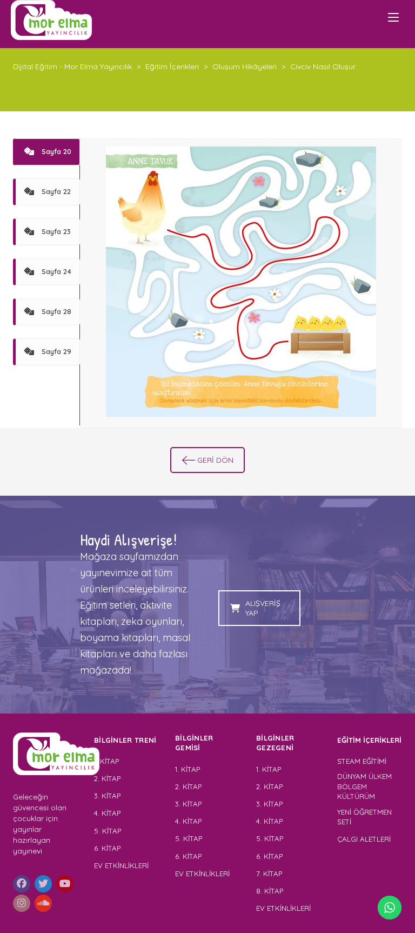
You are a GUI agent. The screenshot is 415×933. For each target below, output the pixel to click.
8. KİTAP (269, 891)
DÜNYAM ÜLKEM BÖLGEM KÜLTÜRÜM (364, 786)
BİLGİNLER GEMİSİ (194, 743)
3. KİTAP (107, 795)
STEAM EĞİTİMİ (361, 761)
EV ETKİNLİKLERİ (121, 865)
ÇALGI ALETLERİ (364, 839)
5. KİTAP (107, 831)
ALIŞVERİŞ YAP (262, 608)
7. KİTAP (269, 873)
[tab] (46, 151)
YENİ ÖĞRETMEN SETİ (364, 817)
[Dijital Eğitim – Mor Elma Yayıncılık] (51, 20)
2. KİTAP (107, 778)
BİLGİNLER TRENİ (125, 740)
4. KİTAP (107, 813)
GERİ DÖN (215, 460)
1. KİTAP (106, 761)
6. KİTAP (107, 848)
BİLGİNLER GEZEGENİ (276, 743)
